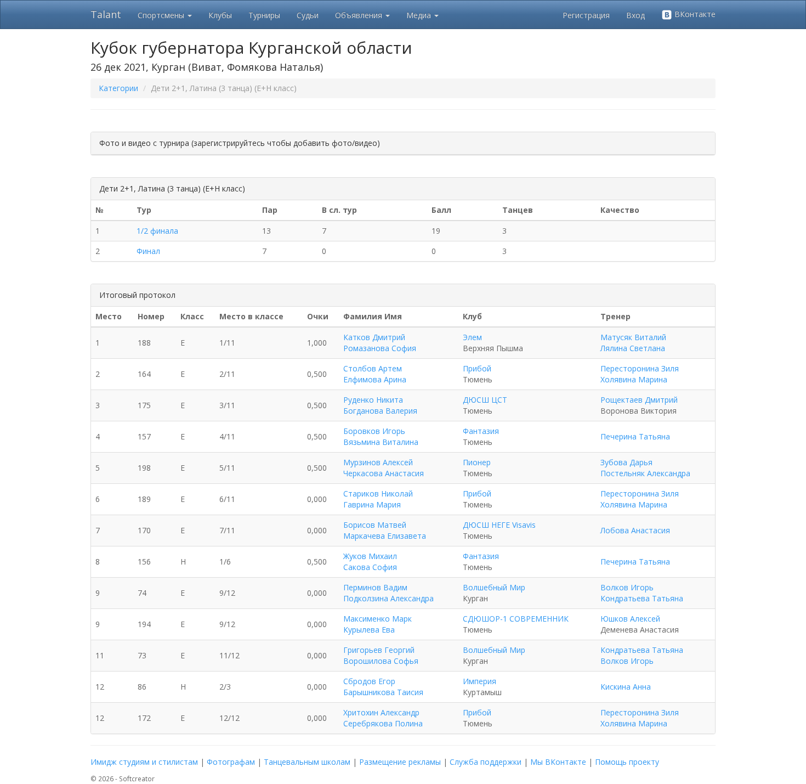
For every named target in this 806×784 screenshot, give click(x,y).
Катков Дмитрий (374, 337)
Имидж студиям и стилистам (144, 762)
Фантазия (481, 431)
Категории (118, 88)
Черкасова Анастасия (383, 473)
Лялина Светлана (632, 348)
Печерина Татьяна (635, 436)
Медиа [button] (419, 15)
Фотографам (231, 762)
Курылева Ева (369, 629)
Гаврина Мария (372, 504)
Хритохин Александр (381, 712)
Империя (479, 681)
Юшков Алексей (630, 618)
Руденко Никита (373, 399)
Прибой (477, 368)
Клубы (220, 15)
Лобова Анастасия (635, 530)
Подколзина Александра (388, 598)
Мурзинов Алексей (378, 462)
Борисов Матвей (374, 525)
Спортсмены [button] (162, 15)
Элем (472, 337)
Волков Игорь (627, 587)
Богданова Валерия (380, 410)
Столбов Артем (372, 368)
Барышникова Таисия (383, 692)
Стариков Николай (378, 493)
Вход (635, 15)
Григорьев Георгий (379, 650)
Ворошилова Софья (380, 661)
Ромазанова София (379, 348)
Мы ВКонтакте (558, 762)
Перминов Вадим (375, 587)
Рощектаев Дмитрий (639, 399)
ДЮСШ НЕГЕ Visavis (499, 525)
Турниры (264, 15)
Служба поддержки (485, 762)
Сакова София (370, 567)
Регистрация (586, 15)
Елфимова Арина (374, 379)
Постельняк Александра (645, 473)
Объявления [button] (359, 15)
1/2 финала (157, 230)
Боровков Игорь (374, 431)
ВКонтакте (694, 14)
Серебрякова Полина (383, 723)
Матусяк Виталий (633, 337)
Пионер (477, 462)
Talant (105, 14)
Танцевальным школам (307, 762)
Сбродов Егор (369, 681)
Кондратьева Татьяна (641, 598)
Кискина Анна (625, 686)
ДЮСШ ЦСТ (485, 399)
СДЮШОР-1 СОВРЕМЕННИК (516, 618)
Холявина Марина (633, 379)
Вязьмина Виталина (380, 442)
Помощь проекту (627, 762)
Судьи (308, 15)
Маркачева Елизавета (384, 536)
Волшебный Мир (494, 587)
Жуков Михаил (370, 556)
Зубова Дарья (626, 462)
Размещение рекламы (400, 762)
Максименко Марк (377, 618)
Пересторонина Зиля (639, 368)
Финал (148, 251)
